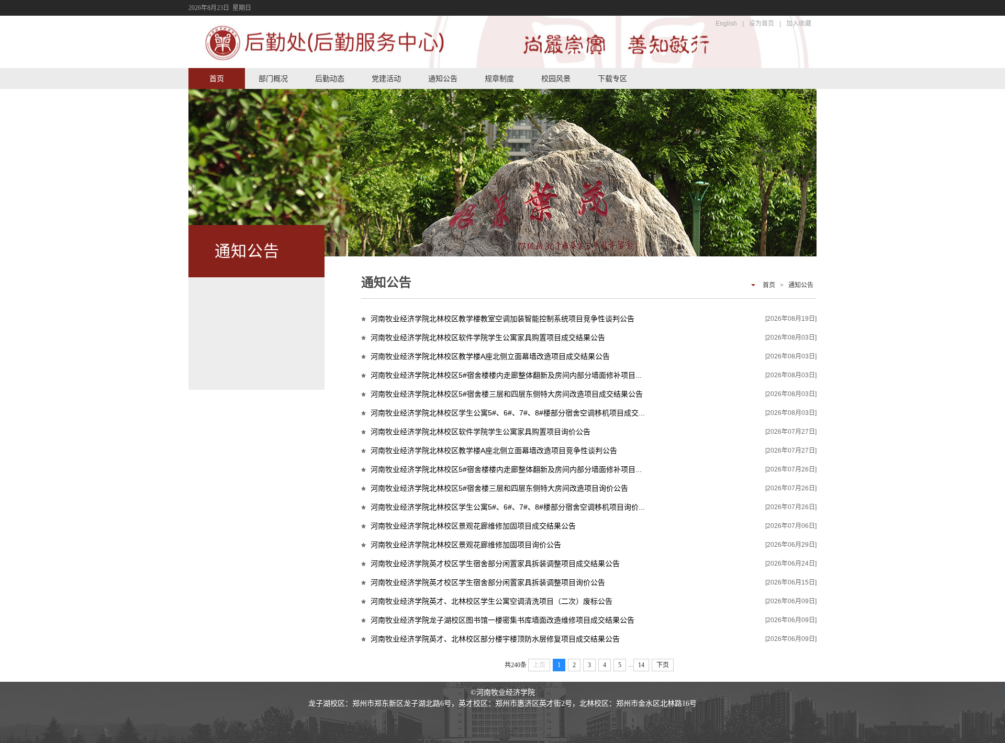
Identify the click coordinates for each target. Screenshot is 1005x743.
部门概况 (273, 78)
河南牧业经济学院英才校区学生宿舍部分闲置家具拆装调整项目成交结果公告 (495, 563)
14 (641, 665)
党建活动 (386, 78)
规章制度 (499, 78)
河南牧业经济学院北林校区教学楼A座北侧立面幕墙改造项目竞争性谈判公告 (494, 450)
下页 (662, 665)
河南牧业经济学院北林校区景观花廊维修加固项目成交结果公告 (473, 526)
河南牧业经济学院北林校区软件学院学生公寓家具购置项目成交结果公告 (488, 337)
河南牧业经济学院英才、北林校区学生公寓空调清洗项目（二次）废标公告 (491, 601)
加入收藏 (798, 23)
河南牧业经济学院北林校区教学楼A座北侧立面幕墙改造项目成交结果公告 (490, 356)
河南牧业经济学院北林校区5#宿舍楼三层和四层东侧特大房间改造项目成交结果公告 (507, 394)
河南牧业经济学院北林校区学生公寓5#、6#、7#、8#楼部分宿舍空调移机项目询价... (508, 507)
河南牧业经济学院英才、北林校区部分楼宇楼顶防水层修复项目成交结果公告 (495, 639)
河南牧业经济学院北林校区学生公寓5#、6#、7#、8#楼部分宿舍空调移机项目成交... (508, 413)
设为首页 (761, 23)
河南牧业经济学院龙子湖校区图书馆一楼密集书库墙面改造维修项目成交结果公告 (502, 620)
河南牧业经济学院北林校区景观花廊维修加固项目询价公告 (466, 545)
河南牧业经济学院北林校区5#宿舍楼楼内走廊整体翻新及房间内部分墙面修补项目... (506, 375)
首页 (216, 78)
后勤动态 (329, 78)
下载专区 (612, 78)
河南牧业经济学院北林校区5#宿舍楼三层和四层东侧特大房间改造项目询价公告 (499, 488)
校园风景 (556, 78)
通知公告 (442, 78)
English (726, 23)
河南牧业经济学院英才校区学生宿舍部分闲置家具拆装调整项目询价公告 (488, 582)
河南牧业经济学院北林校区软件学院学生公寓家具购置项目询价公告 (480, 431)
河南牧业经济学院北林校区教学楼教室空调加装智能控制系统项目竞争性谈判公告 (502, 318)
